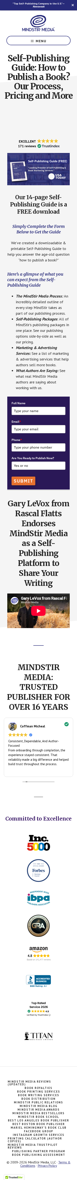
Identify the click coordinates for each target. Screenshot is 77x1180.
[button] (38, 143)
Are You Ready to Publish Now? (33, 458)
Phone (17, 440)
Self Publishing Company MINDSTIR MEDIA (38, 23)
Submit (23, 481)
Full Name (18, 403)
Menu (41, 41)
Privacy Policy (47, 1165)
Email (16, 422)
